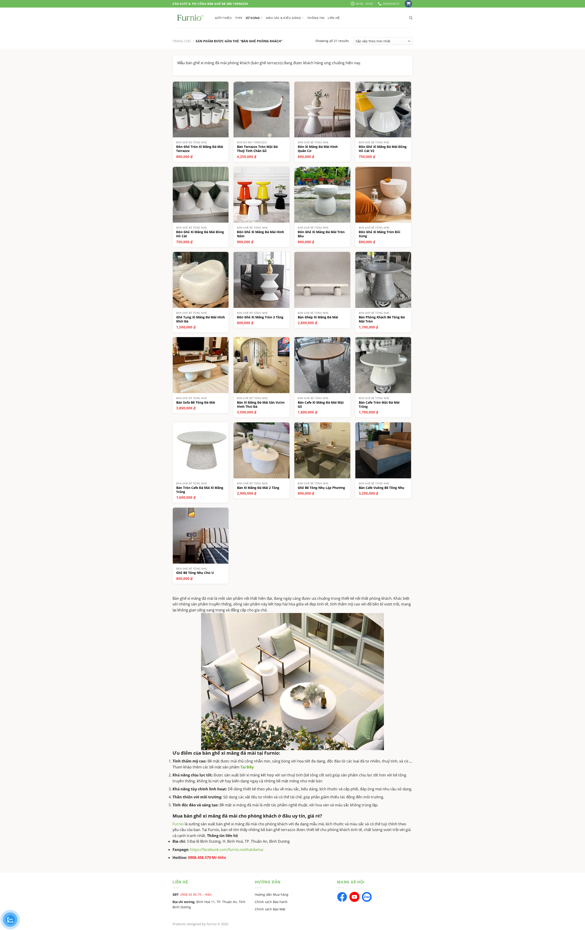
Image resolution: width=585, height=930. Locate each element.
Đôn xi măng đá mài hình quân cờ (318, 149)
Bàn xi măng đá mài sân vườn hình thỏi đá (261, 404)
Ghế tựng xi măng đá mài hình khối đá (200, 319)
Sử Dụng (253, 18)
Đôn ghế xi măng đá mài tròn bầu (321, 234)
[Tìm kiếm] (410, 17)
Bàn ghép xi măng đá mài (318, 317)
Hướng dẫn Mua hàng (271, 894)
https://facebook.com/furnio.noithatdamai (226, 849)
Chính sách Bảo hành (271, 902)
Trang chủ (182, 41)
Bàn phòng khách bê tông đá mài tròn (382, 319)
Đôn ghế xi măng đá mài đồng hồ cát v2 (383, 149)
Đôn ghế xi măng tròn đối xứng (379, 234)
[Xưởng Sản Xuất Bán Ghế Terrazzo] (190, 18)
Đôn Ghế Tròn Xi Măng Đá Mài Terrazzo (199, 149)
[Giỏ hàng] (408, 4)
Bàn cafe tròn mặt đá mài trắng (379, 404)
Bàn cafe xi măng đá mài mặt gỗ (321, 404)
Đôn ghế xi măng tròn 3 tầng (260, 317)
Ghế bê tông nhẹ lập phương (321, 488)
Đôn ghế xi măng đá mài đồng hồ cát (200, 234)
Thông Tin (315, 18)
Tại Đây (247, 767)
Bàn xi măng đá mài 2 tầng (258, 488)
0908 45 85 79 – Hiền (196, 894)
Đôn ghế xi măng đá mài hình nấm (260, 234)
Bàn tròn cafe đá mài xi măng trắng (199, 490)
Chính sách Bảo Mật (270, 909)
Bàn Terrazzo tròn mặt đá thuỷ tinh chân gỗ (257, 149)
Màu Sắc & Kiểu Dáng (283, 18)
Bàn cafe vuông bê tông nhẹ (381, 488)
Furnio (178, 823)
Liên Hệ (334, 18)
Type (238, 18)
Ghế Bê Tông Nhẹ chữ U (195, 573)
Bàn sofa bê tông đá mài (195, 402)
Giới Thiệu (223, 18)
